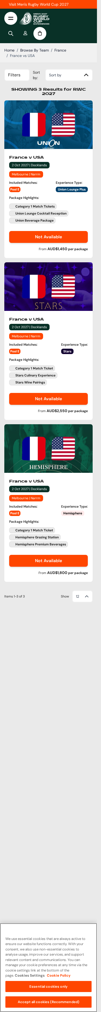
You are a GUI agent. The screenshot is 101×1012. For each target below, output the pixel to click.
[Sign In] (25, 33)
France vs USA (22, 55)
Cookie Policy (59, 975)
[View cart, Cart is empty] (39, 33)
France (60, 50)
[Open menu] (10, 18)
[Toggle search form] (10, 33)
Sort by (55, 75)
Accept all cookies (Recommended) (48, 1002)
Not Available (48, 237)
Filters (14, 75)
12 (77, 596)
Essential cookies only (48, 986)
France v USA (26, 157)
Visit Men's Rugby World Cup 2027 (38, 4)
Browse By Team (34, 50)
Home (9, 50)
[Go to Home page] (34, 18)
